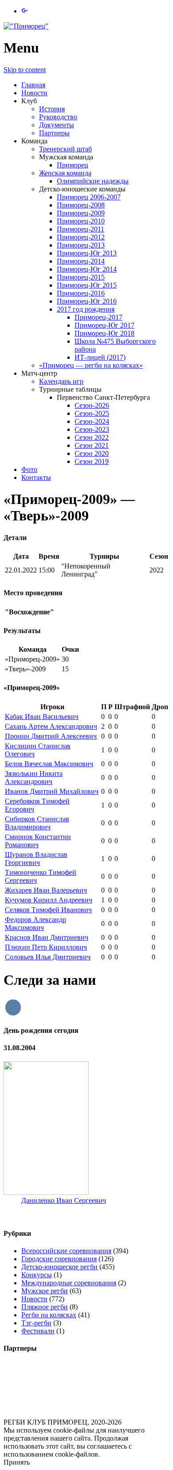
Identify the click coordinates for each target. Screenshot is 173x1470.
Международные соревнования (68, 1283)
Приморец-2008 (81, 205)
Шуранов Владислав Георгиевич (36, 858)
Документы (56, 125)
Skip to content (25, 69)
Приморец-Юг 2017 (104, 325)
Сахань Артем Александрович (51, 726)
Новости (34, 93)
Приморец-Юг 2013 (87, 253)
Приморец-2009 (81, 213)
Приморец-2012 (81, 237)
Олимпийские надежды (93, 181)
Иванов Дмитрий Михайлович (51, 791)
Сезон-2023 (92, 429)
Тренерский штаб (65, 149)
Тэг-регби (36, 1323)
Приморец (72, 165)
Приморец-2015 (81, 277)
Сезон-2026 (92, 405)
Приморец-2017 (98, 317)
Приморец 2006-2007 (89, 197)
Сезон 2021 (92, 445)
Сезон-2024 (92, 421)
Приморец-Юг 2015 (87, 285)
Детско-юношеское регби (59, 1267)
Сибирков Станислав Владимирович (37, 823)
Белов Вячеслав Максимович (49, 763)
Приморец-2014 (81, 261)
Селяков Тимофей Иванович (48, 910)
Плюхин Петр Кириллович (46, 947)
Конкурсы (36, 1275)
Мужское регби (44, 1291)
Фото (29, 469)
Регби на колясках (48, 1315)
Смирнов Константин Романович (38, 841)
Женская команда (65, 173)
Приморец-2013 (81, 245)
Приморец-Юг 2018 (104, 333)
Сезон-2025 (92, 413)
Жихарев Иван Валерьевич (46, 890)
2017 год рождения (85, 309)
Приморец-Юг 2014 (87, 269)
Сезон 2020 (92, 453)
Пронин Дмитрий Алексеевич (51, 736)
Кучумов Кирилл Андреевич (48, 900)
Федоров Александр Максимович (35, 923)
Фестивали (38, 1331)
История (52, 109)
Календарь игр (61, 381)
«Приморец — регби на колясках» (91, 365)
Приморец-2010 (81, 221)
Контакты (36, 477)
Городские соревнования (59, 1259)
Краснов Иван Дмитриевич (46, 937)
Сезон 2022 (92, 437)
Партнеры (54, 133)
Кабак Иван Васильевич (42, 716)
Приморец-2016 (81, 293)
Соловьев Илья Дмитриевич (47, 957)
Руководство (58, 117)
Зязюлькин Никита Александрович (34, 777)
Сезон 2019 (92, 461)
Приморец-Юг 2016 (87, 301)
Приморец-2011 (80, 229)
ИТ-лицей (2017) (100, 357)
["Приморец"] (26, 26)
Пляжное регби (44, 1307)
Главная (33, 85)
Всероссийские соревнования (66, 1251)
